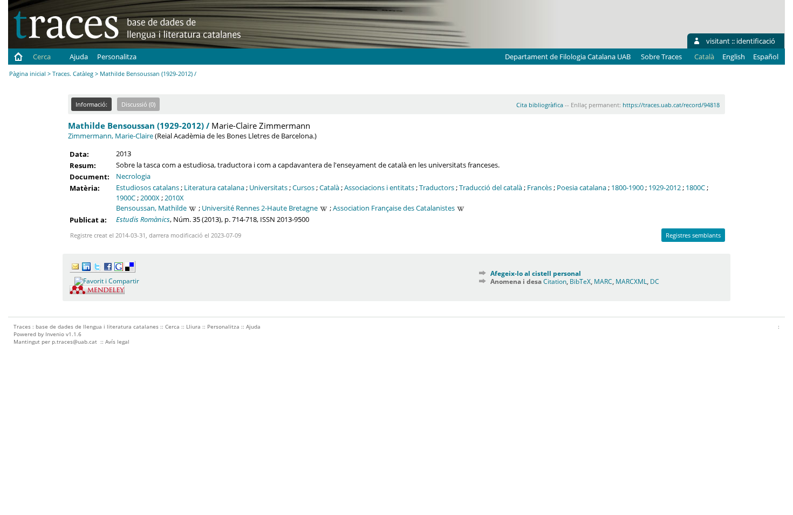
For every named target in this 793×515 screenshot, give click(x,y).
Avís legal (117, 341)
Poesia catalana (581, 187)
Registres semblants (693, 235)
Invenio (54, 334)
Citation (554, 281)
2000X (150, 198)
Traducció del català (490, 187)
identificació (755, 41)
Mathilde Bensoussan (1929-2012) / (138, 125)
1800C (695, 187)
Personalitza (116, 56)
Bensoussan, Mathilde (151, 208)
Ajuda (79, 56)
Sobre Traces (661, 56)
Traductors (436, 187)
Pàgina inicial (27, 73)
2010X (174, 198)
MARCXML (631, 281)
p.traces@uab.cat (74, 341)
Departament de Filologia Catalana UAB (568, 56)
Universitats (268, 187)
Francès (539, 187)
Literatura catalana (214, 187)
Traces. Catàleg (72, 73)
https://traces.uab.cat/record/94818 (671, 105)
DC (654, 281)
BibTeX (580, 281)
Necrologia (133, 176)
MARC (603, 281)
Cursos (303, 187)
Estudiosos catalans (147, 187)
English (733, 56)
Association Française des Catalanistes (394, 208)
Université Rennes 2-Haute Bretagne (260, 208)
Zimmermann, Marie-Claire (110, 136)
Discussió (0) (138, 104)
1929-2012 (664, 187)
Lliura (193, 326)
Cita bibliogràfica (539, 105)
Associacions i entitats (379, 187)
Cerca (42, 56)
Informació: (91, 104)
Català (329, 187)
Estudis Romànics (143, 219)
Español (765, 56)
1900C (125, 198)
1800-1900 (627, 187)
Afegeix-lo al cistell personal (535, 273)
